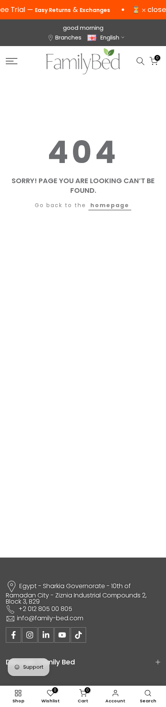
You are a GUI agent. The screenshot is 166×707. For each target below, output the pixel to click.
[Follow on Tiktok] (78, 635)
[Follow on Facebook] (13, 635)
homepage (109, 205)
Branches (68, 37)
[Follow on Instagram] (29, 635)
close (156, 9)
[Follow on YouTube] (62, 635)
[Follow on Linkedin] (46, 635)
